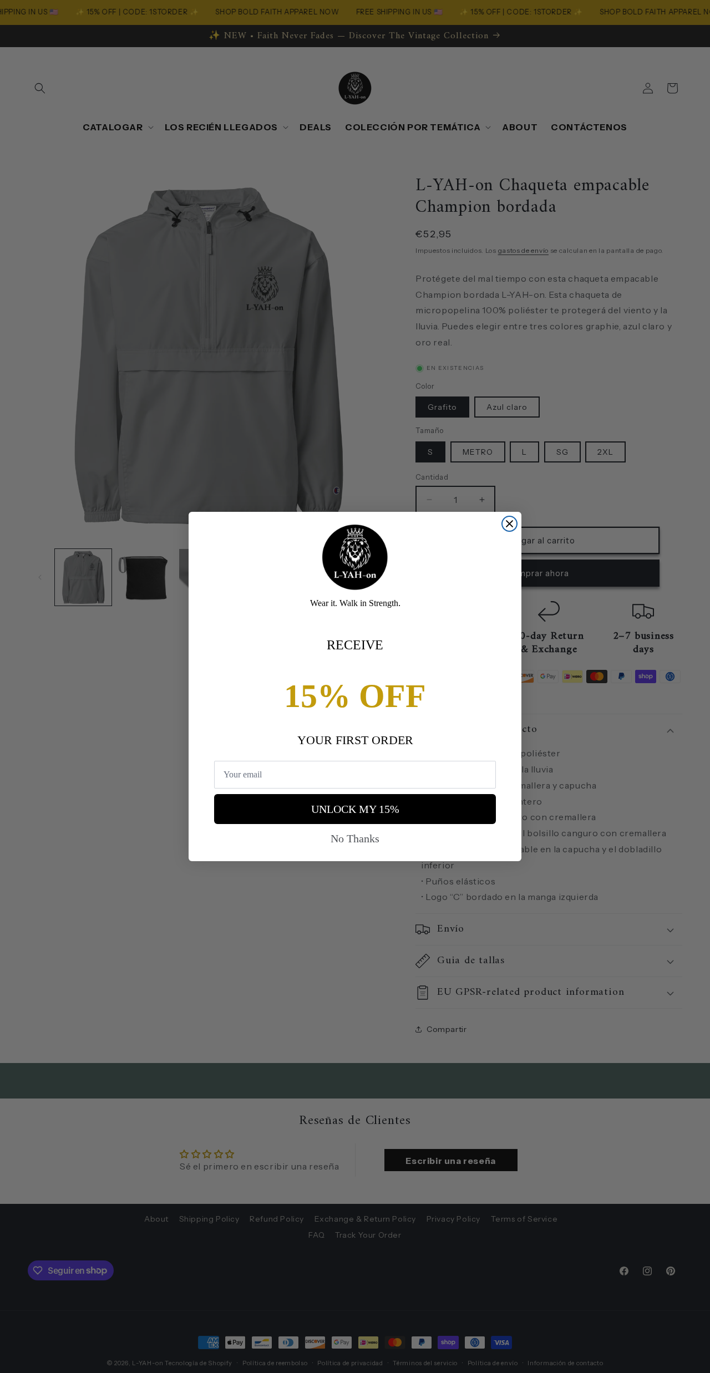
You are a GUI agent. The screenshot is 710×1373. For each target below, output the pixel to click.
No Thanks (355, 838)
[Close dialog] (509, 523)
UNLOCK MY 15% (355, 809)
